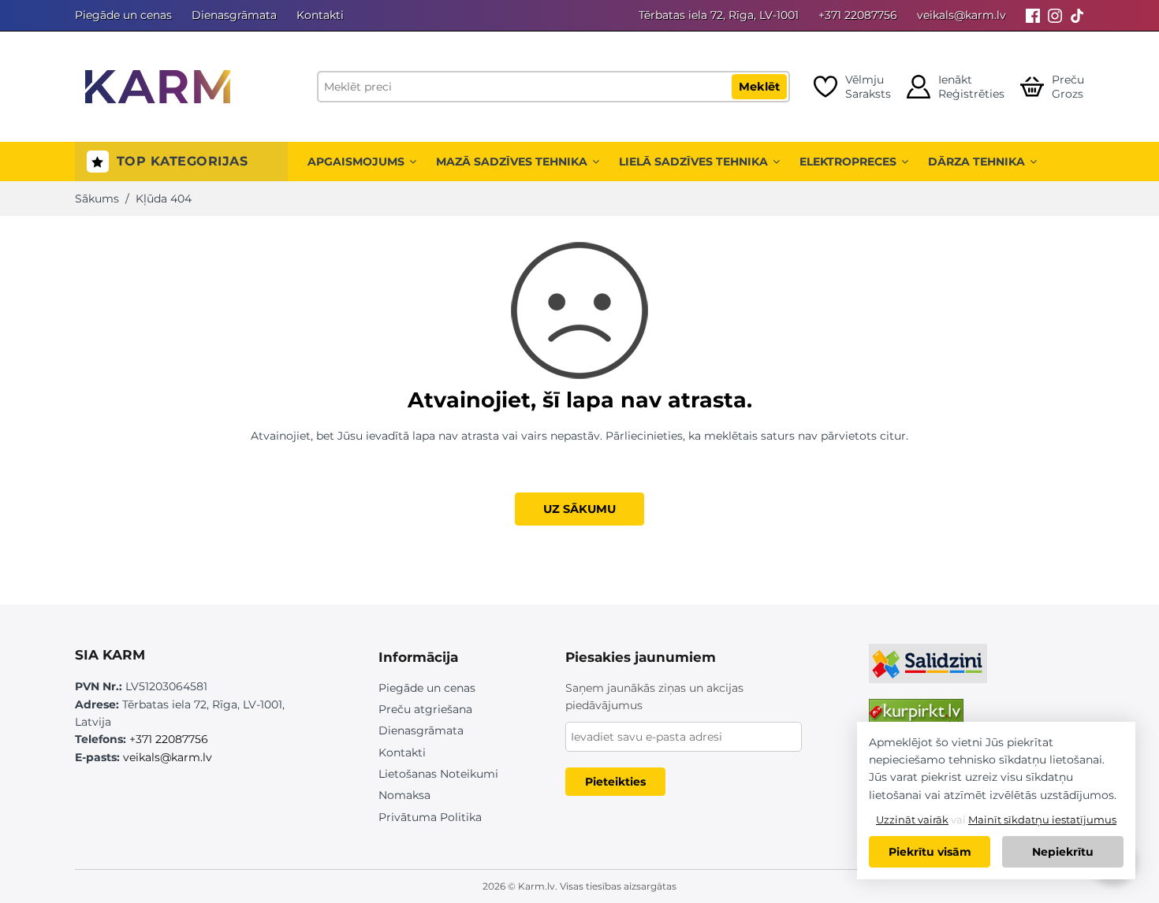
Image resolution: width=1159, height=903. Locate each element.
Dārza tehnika (976, 161)
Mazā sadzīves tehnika (511, 161)
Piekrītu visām (930, 852)
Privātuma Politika (430, 817)
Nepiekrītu (1063, 852)
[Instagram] (1055, 15)
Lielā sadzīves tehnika (693, 161)
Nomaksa (404, 795)
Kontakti (320, 15)
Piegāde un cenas (123, 15)
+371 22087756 (857, 15)
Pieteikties (615, 782)
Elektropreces (847, 161)
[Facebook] (1033, 15)
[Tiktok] (1077, 15)
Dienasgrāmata (234, 15)
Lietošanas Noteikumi (438, 774)
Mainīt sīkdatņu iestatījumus (1042, 819)
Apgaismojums (355, 161)
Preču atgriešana (425, 709)
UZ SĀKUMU (579, 509)
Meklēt (759, 87)
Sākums (97, 198)
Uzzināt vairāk (912, 819)
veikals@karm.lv (961, 15)
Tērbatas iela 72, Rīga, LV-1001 (719, 15)
